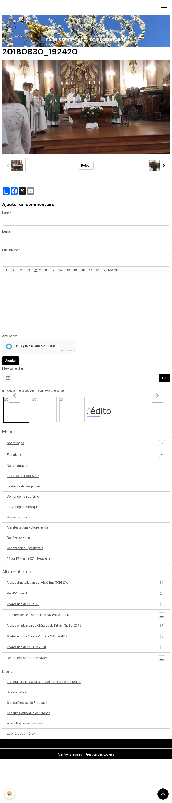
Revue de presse (18, 517)
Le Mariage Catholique (23, 507)
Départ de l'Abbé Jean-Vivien (85, 658)
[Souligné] (21, 270)
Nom (5, 213)
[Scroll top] (163, 794)
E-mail (6, 231)
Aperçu (112, 270)
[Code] (90, 270)
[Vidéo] (83, 270)
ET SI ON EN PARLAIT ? (23, 476)
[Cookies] (9, 794)
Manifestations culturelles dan (28, 527)
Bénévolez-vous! (18, 538)
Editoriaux (14, 454)
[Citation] (46, 270)
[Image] (76, 270)
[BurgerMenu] (164, 7)
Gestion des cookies (100, 754)
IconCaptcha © (68, 350)
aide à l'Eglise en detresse (25, 723)
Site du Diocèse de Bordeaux (27, 702)
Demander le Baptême (23, 496)
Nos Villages (15, 443)
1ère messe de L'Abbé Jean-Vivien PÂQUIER (85, 615)
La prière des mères (21, 733)
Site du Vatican (17, 692)
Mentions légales (70, 754)
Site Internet (11, 250)
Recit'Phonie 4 (85, 593)
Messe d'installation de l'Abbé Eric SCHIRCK (85, 583)
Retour (86, 165)
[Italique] (13, 270)
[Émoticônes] (98, 270)
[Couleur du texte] (37, 270)
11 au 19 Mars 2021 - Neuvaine (28, 558)
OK (164, 378)
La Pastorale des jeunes (24, 486)
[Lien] (61, 270)
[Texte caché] (68, 270)
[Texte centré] (53, 270)
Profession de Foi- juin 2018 (85, 647)
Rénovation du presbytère (25, 548)
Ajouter (10, 360)
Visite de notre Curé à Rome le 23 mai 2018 (85, 636)
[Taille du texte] (28, 270)
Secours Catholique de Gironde (28, 713)
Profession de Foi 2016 (85, 604)
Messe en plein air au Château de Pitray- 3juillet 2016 (85, 626)
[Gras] (6, 270)
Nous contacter (17, 465)
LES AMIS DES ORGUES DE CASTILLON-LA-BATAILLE (44, 682)
